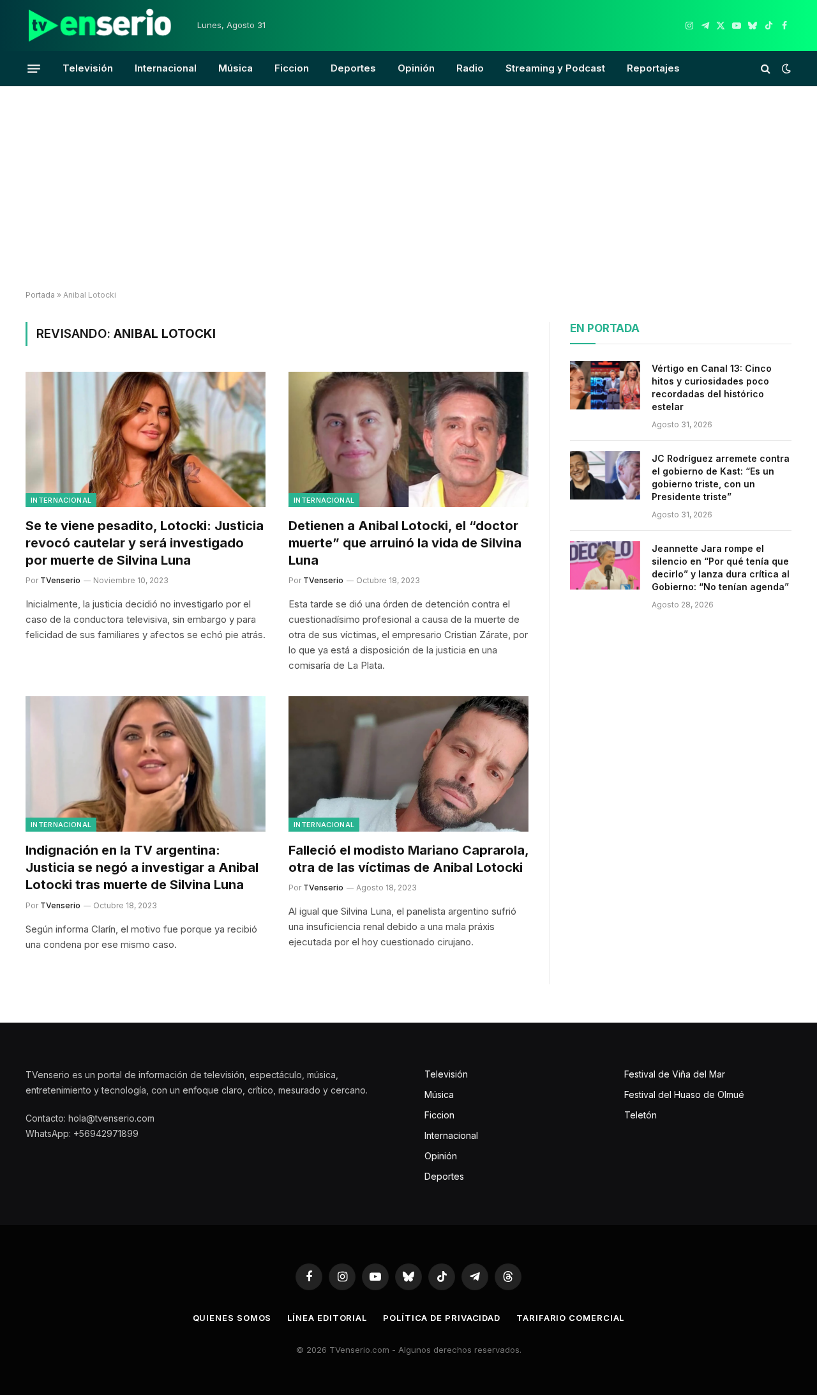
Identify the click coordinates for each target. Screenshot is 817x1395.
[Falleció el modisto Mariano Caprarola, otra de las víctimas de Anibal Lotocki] (408, 764)
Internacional (166, 68)
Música (235, 68)
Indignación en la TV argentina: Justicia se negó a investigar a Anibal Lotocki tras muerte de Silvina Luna (142, 867)
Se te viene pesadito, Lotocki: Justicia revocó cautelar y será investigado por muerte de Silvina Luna (145, 543)
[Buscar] (765, 68)
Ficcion (291, 68)
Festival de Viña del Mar (674, 1074)
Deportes (353, 68)
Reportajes (653, 68)
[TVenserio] (100, 25)
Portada (40, 295)
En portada (605, 328)
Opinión (416, 68)
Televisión (88, 68)
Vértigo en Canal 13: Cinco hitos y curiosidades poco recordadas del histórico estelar (712, 387)
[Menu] (33, 68)
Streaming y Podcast (555, 68)
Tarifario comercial (570, 1318)
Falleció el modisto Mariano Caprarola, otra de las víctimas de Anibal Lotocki (408, 858)
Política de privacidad (441, 1318)
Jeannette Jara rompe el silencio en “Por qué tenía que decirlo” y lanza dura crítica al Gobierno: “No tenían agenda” (721, 567)
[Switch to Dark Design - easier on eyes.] (785, 68)
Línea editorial (327, 1318)
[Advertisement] (408, 188)
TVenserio (60, 580)
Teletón (640, 1114)
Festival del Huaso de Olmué (684, 1094)
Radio (470, 68)
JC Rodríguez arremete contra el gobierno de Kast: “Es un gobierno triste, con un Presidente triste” (721, 477)
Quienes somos (232, 1318)
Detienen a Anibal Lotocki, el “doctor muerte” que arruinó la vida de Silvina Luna (405, 543)
